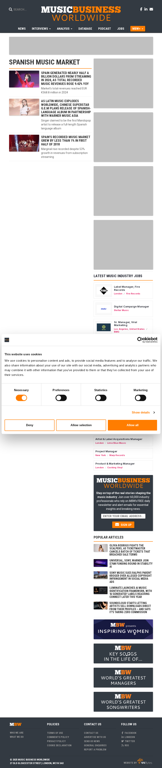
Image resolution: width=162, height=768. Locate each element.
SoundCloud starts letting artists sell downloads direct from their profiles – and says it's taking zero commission (130, 607)
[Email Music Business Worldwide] (151, 9)
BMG (117, 331)
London (118, 293)
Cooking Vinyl (115, 467)
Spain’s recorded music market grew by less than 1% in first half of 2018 (65, 140)
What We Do (17, 736)
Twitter (129, 741)
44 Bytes (144, 761)
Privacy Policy (56, 741)
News (22, 28)
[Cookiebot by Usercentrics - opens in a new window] (140, 340)
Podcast (104, 28)
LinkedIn (129, 737)
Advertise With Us (95, 737)
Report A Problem (95, 749)
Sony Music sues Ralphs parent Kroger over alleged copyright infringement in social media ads (130, 577)
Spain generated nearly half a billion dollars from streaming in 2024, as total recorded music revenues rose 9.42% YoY (66, 78)
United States (137, 329)
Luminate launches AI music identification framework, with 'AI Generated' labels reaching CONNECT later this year (130, 592)
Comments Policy (58, 737)
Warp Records (117, 455)
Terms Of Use (55, 732)
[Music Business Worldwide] (81, 13)
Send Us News (92, 741)
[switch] (61, 398)
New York (100, 455)
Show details (141, 412)
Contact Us (91, 732)
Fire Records (133, 293)
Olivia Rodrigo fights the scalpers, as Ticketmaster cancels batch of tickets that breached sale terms (129, 550)
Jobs (120, 28)
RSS (126, 745)
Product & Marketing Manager (115, 463)
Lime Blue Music (116, 443)
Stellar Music (121, 310)
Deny (29, 425)
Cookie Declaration (59, 745)
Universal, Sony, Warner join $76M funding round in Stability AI (131, 563)
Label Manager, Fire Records (127, 288)
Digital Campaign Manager (131, 306)
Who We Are (17, 732)
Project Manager (106, 451)
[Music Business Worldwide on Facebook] (142, 9)
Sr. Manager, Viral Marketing (125, 323)
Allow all (132, 425)
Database (85, 28)
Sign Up (126, 525)
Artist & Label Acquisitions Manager (118, 439)
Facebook (130, 732)
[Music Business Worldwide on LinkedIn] (146, 9)
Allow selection (81, 425)
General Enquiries (95, 745)
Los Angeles (121, 329)
